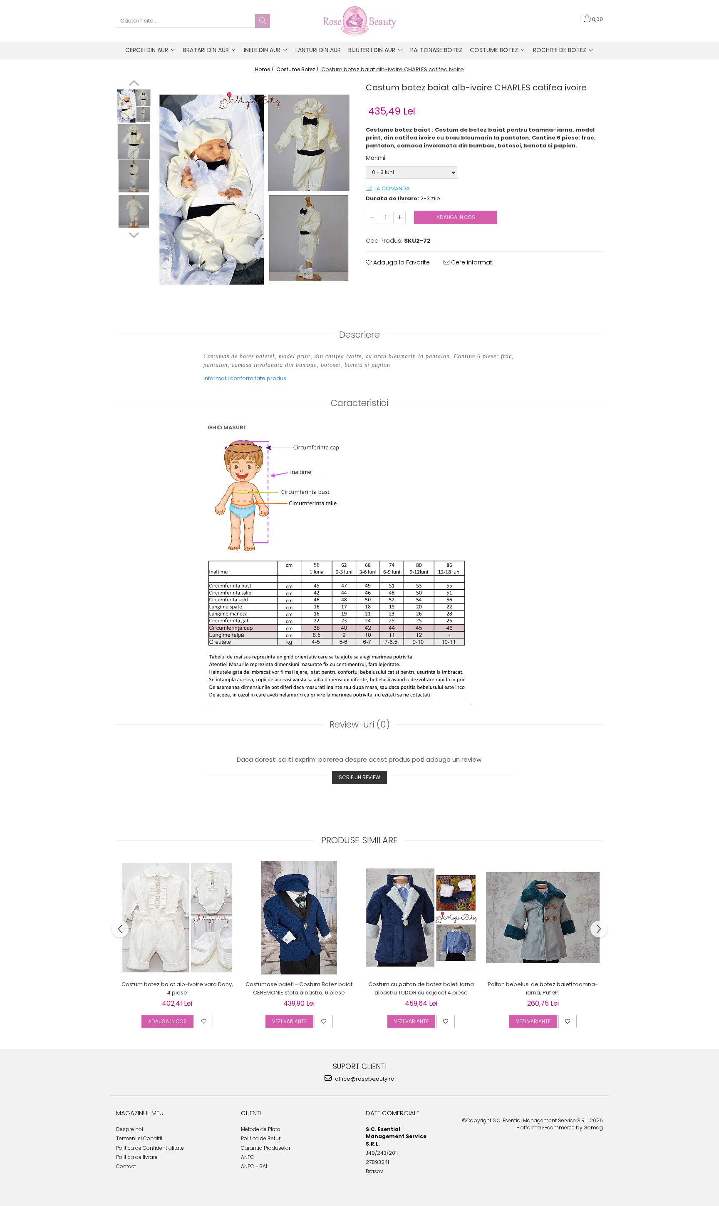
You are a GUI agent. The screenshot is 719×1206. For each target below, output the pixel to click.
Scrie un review (359, 777)
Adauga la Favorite (401, 262)
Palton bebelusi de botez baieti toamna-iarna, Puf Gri (543, 988)
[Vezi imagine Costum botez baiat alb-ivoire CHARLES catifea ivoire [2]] (134, 176)
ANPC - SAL (254, 1166)
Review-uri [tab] (360, 724)
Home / (265, 69)
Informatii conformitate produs (244, 378)
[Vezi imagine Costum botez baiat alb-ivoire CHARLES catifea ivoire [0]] (134, 106)
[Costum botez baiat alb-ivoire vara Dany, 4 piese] (177, 917)
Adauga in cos (455, 217)
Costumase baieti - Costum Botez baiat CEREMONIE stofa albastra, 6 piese (298, 988)
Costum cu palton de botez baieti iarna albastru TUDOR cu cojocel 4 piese (421, 988)
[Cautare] (262, 21)
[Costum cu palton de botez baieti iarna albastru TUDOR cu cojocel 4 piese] (421, 917)
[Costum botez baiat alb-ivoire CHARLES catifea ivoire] (254, 190)
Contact (126, 1166)
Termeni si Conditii (139, 1138)
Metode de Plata (260, 1129)
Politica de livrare (137, 1157)
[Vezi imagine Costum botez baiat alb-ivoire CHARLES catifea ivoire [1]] (134, 141)
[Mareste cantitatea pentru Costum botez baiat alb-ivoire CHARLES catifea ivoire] (399, 217)
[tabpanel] (254, 190)
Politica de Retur (260, 1138)
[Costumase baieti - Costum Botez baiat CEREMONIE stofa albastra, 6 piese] (299, 917)
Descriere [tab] (359, 335)
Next (134, 234)
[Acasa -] (359, 20)
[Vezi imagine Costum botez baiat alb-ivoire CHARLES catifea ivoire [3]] (134, 212)
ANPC (247, 1157)
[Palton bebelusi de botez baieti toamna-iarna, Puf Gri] (543, 917)
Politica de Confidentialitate (150, 1147)
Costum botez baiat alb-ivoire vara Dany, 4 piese (177, 988)
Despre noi (129, 1129)
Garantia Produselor (265, 1147)
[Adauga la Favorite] (204, 1021)
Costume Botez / (298, 69)
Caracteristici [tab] (359, 403)
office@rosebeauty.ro (364, 1079)
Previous (134, 84)
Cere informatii (472, 262)
